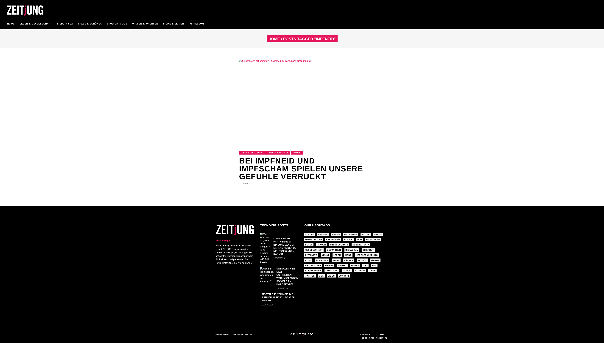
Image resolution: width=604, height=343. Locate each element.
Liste (308, 260)
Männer (348, 260)
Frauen (321, 245)
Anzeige (322, 234)
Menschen (322, 260)
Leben (337, 255)
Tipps (372, 271)
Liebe (348, 255)
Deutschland (313, 240)
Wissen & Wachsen (278, 153)
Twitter (310, 276)
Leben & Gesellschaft (253, 153)
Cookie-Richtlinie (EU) (375, 338)
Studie (347, 271)
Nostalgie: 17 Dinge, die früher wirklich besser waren (278, 297)
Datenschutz (367, 334)
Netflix (362, 260)
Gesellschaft (314, 250)
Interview (311, 255)
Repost (342, 265)
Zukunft (296, 153)
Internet (368, 250)
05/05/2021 (248, 183)
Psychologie (313, 265)
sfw (374, 265)
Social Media (313, 271)
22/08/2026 (279, 258)
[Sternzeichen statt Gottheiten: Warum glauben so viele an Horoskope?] (267, 275)
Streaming (331, 271)
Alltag (309, 234)
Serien (355, 265)
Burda (378, 234)
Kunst (325, 255)
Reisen (329, 265)
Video (331, 276)
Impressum (222, 334)
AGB (382, 334)
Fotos (309, 245)
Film (359, 240)
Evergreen (333, 240)
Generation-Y (360, 245)
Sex (365, 265)
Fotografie (373, 240)
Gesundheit (334, 250)
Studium (360, 271)
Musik (336, 260)
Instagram (351, 250)
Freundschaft (339, 245)
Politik (375, 260)
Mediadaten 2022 (243, 334)
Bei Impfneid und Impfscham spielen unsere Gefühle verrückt (301, 168)
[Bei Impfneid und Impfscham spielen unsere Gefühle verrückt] (302, 101)
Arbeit (336, 234)
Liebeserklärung (367, 255)
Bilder (365, 234)
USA (321, 276)
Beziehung (350, 234)
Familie (348, 240)
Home (274, 39)
